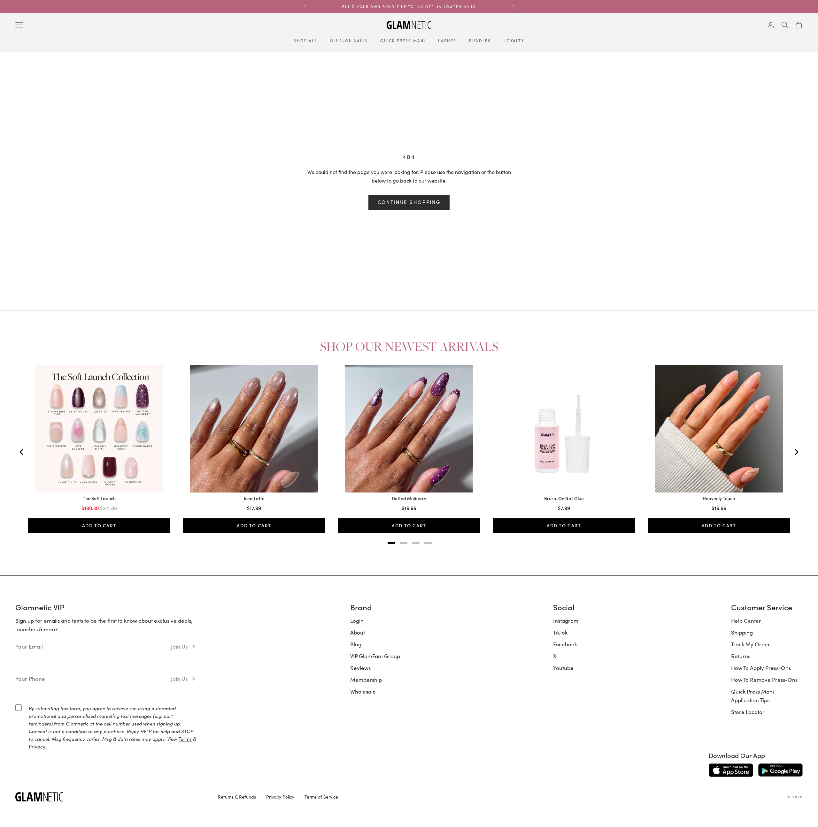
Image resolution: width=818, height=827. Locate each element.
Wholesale (363, 691)
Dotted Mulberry (409, 498)
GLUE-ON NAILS (348, 40)
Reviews (360, 668)
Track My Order (750, 644)
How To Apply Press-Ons (761, 668)
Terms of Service (321, 796)
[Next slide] (796, 452)
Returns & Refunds (237, 796)
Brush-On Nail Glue (564, 498)
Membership (366, 679)
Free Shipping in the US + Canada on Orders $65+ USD (409, 6)
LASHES (447, 40)
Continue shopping (409, 202)
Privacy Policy (280, 796)
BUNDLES (480, 40)
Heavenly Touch (719, 498)
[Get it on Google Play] (780, 770)
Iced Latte (254, 498)
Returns (740, 656)
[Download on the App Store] (731, 770)
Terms (185, 738)
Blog (355, 644)
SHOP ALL (305, 40)
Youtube (563, 668)
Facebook (565, 644)
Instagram (565, 620)
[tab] (391, 543)
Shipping (742, 632)
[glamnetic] (111, 796)
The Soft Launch (99, 498)
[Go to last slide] (21, 452)
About (357, 632)
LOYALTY (514, 40)
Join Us (179, 646)
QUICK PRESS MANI (403, 40)
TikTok (560, 632)
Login (357, 620)
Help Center (746, 620)
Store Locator (748, 712)
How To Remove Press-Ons (764, 679)
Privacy (37, 746)
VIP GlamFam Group (375, 656)
